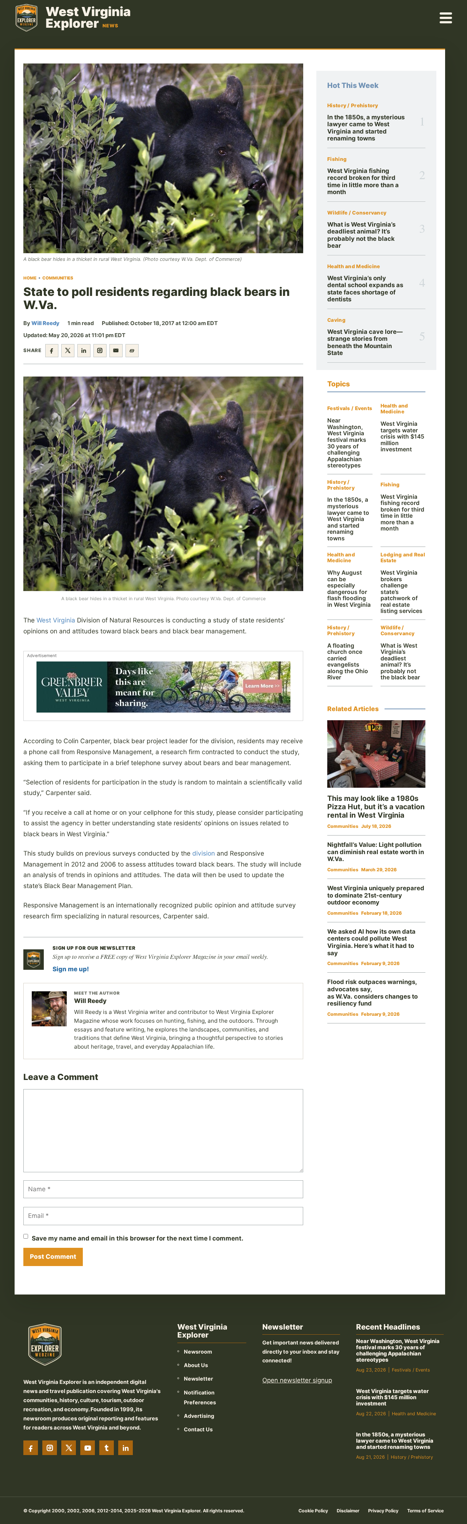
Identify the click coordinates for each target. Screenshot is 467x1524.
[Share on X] (67, 350)
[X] (68, 1447)
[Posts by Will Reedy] (49, 1008)
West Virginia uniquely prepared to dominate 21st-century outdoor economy (375, 895)
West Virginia (55, 620)
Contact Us (198, 1429)
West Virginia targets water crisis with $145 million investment (402, 436)
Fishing (337, 159)
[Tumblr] (106, 1447)
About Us (196, 1365)
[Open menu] (446, 17)
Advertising (199, 1416)
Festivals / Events (349, 408)
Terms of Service (425, 1510)
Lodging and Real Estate (403, 557)
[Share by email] (116, 350)
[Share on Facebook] (51, 350)
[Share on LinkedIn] (83, 350)
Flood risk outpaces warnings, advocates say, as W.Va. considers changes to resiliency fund (372, 992)
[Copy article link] (132, 350)
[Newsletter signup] (33, 959)
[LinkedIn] (125, 1447)
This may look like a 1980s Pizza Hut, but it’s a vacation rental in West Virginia (376, 806)
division (203, 853)
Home (29, 278)
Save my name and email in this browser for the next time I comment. (137, 1238)
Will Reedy (45, 323)
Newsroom (198, 1352)
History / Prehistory (352, 105)
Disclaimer (348, 1510)
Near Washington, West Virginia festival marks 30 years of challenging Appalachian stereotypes (346, 443)
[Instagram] (49, 1447)
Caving (336, 320)
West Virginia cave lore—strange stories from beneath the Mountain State (365, 342)
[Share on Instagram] (100, 350)
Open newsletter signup (297, 1380)
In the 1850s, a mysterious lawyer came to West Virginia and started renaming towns (366, 127)
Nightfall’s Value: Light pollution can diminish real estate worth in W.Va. (375, 852)
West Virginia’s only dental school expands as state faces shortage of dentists (365, 288)
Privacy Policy (383, 1510)
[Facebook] (30, 1447)
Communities (57, 278)
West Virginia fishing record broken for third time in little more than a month (363, 181)
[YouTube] (87, 1447)
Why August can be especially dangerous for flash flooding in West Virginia (349, 588)
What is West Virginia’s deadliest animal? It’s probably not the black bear (361, 235)
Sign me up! (71, 969)
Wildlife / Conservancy (356, 213)
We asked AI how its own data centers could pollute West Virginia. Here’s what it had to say (371, 942)
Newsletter (198, 1379)
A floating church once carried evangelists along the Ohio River (347, 661)
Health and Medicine (353, 266)
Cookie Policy (313, 1510)
